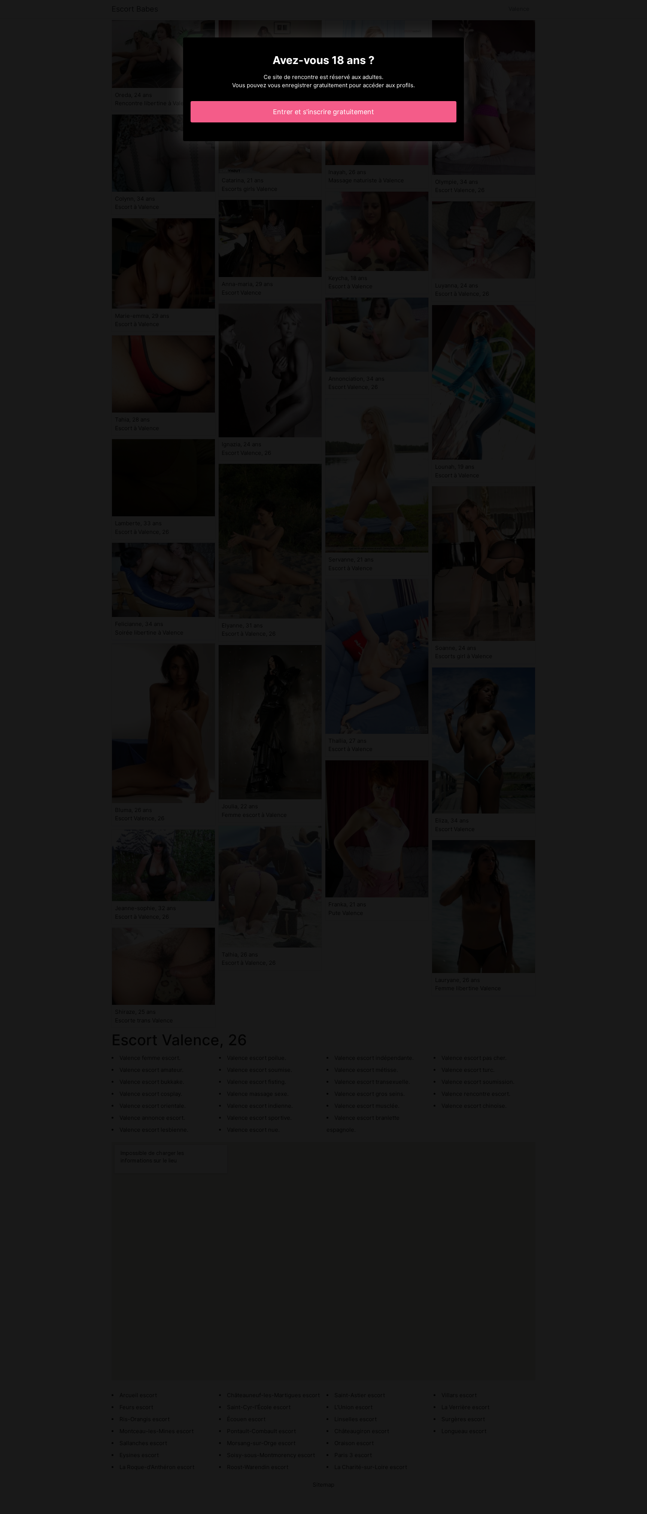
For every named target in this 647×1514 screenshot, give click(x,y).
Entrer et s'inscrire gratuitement (323, 112)
